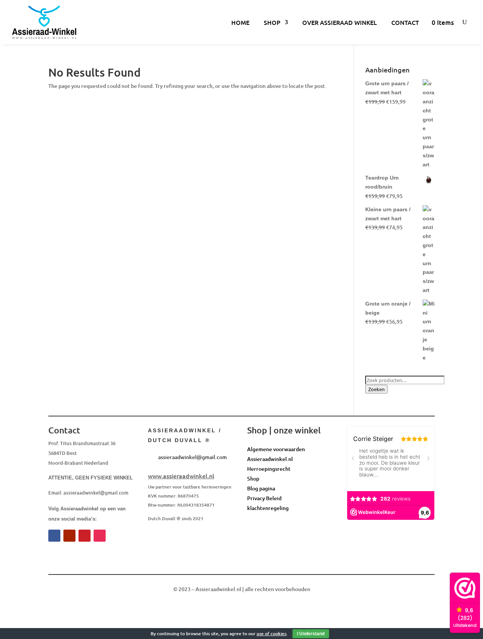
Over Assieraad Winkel (339, 22)
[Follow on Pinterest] (84, 536)
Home (240, 22)
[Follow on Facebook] (54, 536)
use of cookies (271, 633)
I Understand (311, 633)
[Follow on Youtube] (69, 536)
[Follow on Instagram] (100, 536)
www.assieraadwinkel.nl (181, 476)
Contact (405, 22)
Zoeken (376, 389)
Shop (272, 22)
